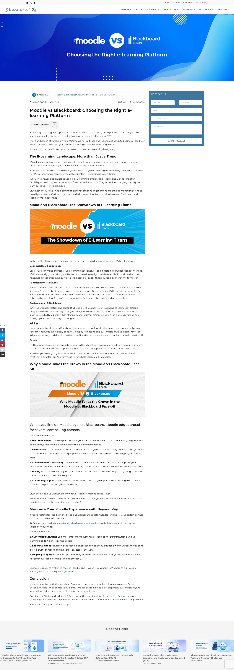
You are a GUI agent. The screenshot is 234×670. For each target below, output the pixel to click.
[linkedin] (27, 2)
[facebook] (34, 2)
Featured (116, 661)
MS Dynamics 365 (25, 661)
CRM (16, 661)
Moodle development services (83, 523)
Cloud (193, 661)
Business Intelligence (103, 661)
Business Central (6, 661)
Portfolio (176, 2)
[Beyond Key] (20, 9)
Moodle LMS (45, 95)
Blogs (167, 2)
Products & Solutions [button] (146, 9)
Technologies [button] (169, 9)
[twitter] (30, 2)
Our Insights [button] (205, 9)
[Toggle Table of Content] (53, 124)
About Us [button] (222, 9)
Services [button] (125, 9)
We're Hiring (201, 2)
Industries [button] (188, 9)
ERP (67, 663)
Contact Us (188, 2)
